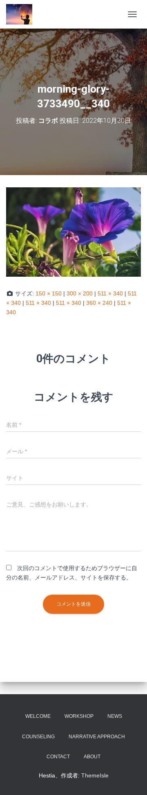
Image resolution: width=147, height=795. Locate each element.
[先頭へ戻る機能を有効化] (130, 778)
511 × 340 (110, 293)
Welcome (38, 716)
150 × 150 (49, 293)
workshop (79, 716)
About (92, 756)
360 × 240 (99, 303)
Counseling (38, 736)
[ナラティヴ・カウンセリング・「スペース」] (22, 14)
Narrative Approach (97, 736)
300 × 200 (80, 293)
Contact (58, 756)
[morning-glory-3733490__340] (73, 231)
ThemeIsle (95, 775)
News (114, 716)
